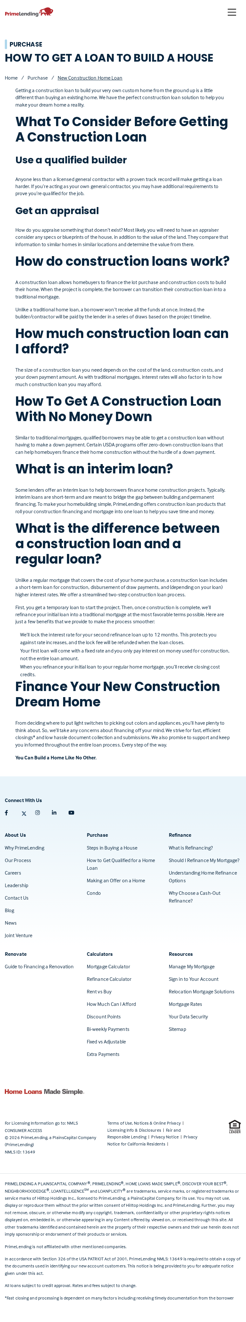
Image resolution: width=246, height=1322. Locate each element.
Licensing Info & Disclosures (134, 1130)
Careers (13, 872)
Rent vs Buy (99, 991)
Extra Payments (103, 1054)
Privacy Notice (165, 1136)
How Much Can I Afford (111, 1004)
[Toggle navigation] (232, 12)
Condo (94, 893)
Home (11, 77)
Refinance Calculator (109, 979)
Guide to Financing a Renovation (39, 966)
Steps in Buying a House (112, 847)
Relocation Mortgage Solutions (201, 991)
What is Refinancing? (191, 847)
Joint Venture (18, 935)
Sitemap (177, 1029)
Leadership (16, 885)
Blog (9, 910)
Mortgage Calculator (108, 966)
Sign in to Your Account (193, 979)
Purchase (38, 77)
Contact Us (17, 897)
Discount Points (104, 1016)
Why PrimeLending (25, 847)
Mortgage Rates (185, 1004)
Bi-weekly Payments (108, 1029)
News (11, 923)
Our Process (18, 860)
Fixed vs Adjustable (106, 1041)
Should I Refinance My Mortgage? (204, 860)
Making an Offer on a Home (116, 880)
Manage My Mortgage (192, 966)
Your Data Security (188, 1016)
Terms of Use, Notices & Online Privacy (144, 1123)
